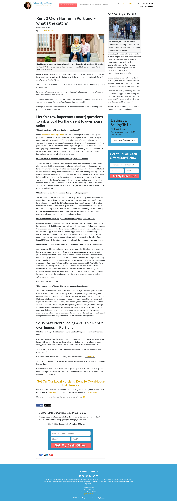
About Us (98, 5)
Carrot (102, 498)
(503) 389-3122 (129, 3)
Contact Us (149, 6)
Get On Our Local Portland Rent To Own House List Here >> (71, 383)
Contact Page (92, 392)
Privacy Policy (84, 471)
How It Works (84, 5)
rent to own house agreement (52, 134)
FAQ (141, 6)
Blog (92, 5)
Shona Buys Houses (46, 30)
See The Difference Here (124, 140)
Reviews (105, 5)
